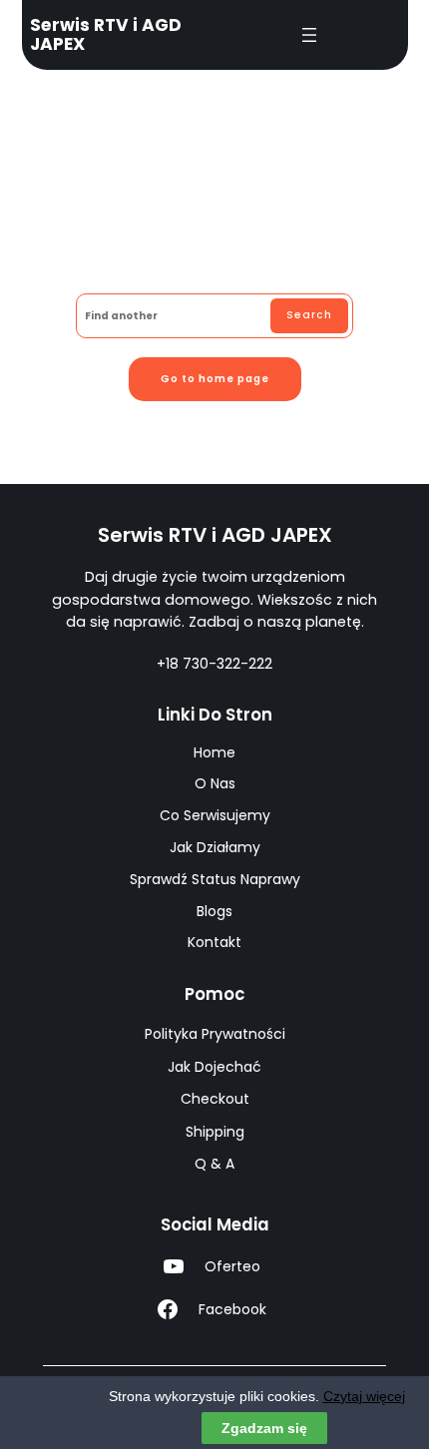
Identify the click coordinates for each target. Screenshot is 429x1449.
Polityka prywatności (215, 1034)
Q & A (214, 1164)
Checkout (215, 1099)
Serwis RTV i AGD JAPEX (106, 34)
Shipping (215, 1132)
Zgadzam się (264, 1428)
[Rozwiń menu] (309, 35)
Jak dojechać (214, 1067)
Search (309, 314)
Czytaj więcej (364, 1396)
